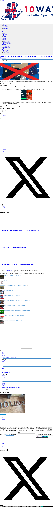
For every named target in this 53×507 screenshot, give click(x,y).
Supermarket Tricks (6, 46)
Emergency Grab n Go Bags (8, 43)
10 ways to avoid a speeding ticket (6, 372)
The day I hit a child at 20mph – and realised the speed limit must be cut (17, 264)
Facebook (3, 417)
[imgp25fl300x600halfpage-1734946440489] (26, 348)
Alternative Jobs (6, 28)
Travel (5, 38)
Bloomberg (3, 142)
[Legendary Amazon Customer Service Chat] (27, 377)
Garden (5, 36)
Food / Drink (5, 32)
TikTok (13, 435)
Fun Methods (5, 29)
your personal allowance (9, 270)
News (3, 59)
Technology (5, 34)
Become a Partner (5, 422)
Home (5, 35)
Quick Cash (5, 30)
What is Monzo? (4, 115)
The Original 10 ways (7, 47)
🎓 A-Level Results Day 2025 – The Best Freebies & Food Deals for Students (11, 387)
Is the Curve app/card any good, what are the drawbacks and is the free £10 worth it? (13, 116)
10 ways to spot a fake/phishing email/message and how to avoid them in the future (20, 230)
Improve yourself (4, 44)
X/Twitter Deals (6, 26)
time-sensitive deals (7, 434)
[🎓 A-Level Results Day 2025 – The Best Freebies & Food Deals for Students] (27, 384)
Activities (5, 33)
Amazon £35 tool (5, 51)
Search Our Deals (6, 24)
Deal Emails (5, 25)
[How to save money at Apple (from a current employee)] (27, 239)
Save (2, 31)
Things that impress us (6, 381)
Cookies (2, 446)
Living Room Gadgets (7, 42)
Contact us (3, 443)
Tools (2, 49)
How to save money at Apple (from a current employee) (14, 247)
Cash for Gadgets (6, 52)
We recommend (4, 40)
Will (2, 61)
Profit (2, 27)
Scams (4, 366)
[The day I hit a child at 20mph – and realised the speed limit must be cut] (27, 256)
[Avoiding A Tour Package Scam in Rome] (27, 362)
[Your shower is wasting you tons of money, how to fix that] (27, 354)
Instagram (3, 419)
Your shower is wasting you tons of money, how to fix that (9, 357)
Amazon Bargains (6, 50)
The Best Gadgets (6, 41)
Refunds (5, 39)
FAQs (2, 54)
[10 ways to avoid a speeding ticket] (27, 369)
